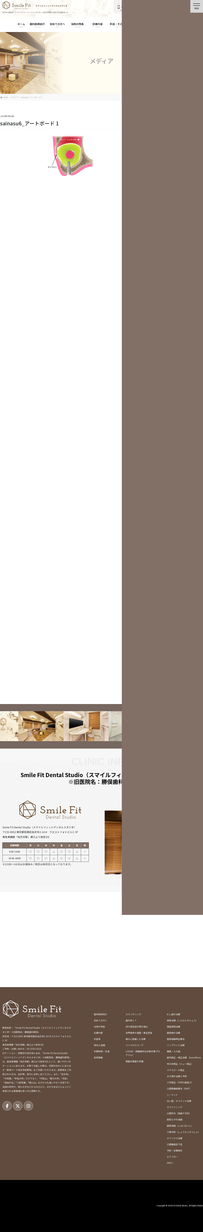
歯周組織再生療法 (176, 1039)
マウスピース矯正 (175, 1070)
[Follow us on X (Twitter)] (18, 1106)
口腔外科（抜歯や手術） (179, 1113)
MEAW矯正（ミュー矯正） (180, 1063)
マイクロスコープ (134, 1045)
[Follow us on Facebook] (7, 1106)
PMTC (170, 1162)
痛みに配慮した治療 (136, 1039)
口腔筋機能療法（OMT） (179, 1088)
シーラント (172, 1094)
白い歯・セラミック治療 (179, 1101)
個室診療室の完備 (134, 1061)
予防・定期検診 (174, 1150)
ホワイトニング (174, 1107)
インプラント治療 (176, 1045)
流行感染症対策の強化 (137, 1026)
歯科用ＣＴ (131, 1020)
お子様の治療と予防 (177, 1076)
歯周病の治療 (173, 1032)
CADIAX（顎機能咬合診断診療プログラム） (143, 1053)
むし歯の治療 (173, 1014)
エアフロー (172, 1156)
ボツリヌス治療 (174, 1138)
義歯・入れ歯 (173, 1051)
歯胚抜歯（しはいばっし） (180, 1125)
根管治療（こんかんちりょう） (182, 1020)
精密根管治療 (173, 1026)
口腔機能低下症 (174, 1144)
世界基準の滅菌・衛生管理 (139, 1032)
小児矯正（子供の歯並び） (180, 1082)
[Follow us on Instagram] (28, 1106)
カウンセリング (133, 1014)
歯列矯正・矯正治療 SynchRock (184, 1057)
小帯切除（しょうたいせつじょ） (183, 1132)
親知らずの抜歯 (174, 1119)
